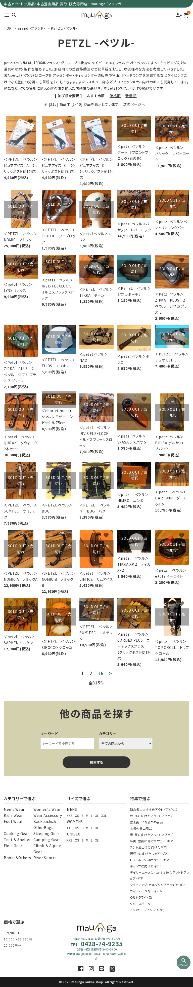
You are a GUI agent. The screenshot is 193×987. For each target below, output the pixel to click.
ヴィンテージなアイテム (146, 891)
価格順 (115, 95)
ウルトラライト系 (141, 897)
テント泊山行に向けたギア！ (149, 847)
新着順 (130, 95)
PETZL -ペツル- (64, 28)
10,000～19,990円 (18, 939)
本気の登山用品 (141, 828)
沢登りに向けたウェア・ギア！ (149, 853)
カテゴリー (108, 733)
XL (97, 815)
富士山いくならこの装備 (146, 822)
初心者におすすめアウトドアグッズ (153, 809)
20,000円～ (12, 945)
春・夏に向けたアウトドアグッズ (151, 834)
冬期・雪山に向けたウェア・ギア (151, 841)
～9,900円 (11, 933)
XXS (70, 815)
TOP (8, 28)
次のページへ (134, 104)
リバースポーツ (140, 903)
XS (77, 815)
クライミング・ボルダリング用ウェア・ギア (158, 885)
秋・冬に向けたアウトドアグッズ (151, 816)
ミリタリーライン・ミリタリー (149, 910)
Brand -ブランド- (31, 28)
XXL (104, 815)
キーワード (49, 733)
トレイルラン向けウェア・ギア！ (150, 860)
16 (101, 673)
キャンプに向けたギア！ (145, 866)
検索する (96, 762)
